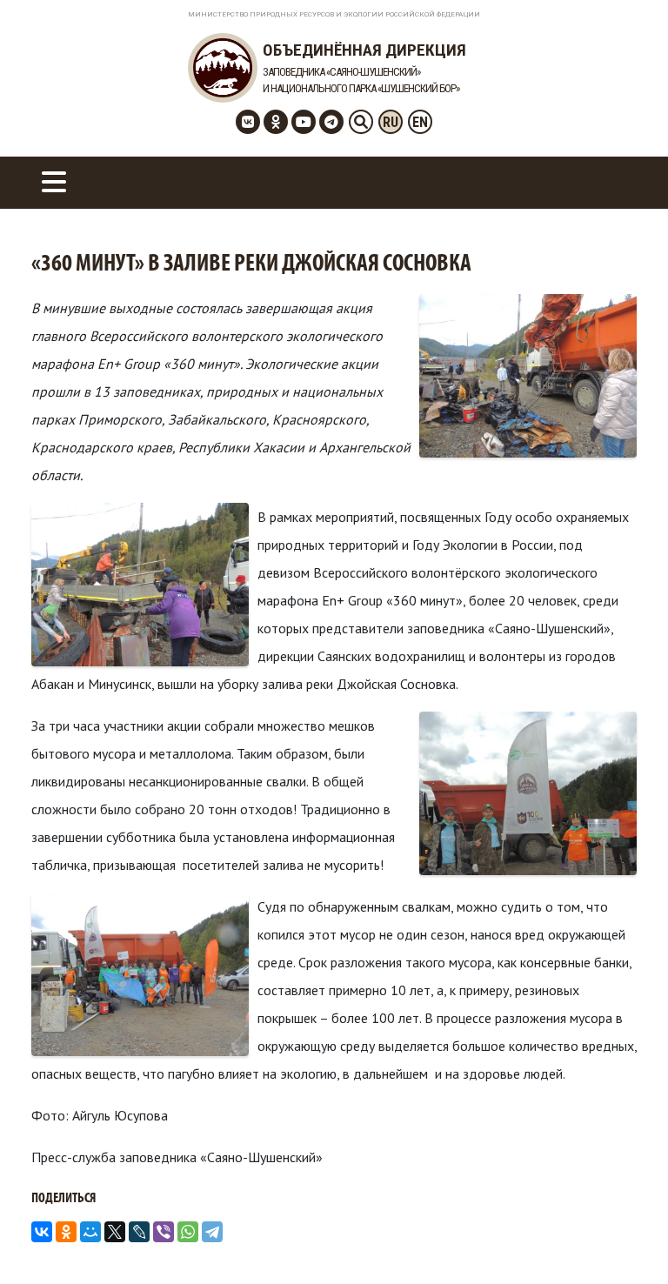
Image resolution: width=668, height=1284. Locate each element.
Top (626, 1242)
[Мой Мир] (90, 1231)
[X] (114, 1231)
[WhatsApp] (187, 1231)
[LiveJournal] (139, 1231)
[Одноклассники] (66, 1231)
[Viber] (163, 1231)
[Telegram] (212, 1231)
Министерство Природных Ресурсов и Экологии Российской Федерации (334, 14)
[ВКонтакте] (41, 1231)
